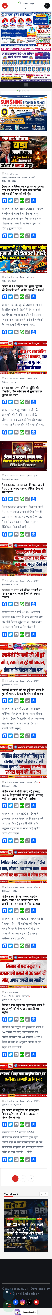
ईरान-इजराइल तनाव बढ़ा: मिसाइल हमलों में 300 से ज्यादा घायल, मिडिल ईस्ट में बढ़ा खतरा (23, 489)
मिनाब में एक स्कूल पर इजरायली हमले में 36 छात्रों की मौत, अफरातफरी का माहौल (23, 1009)
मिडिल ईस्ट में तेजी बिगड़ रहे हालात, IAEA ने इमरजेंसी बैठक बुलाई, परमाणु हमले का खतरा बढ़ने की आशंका (22, 795)
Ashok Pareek (11, 174)
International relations (25, 1219)
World (25, 178)
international (14, 178)
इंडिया (36, 379)
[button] (41, 1194)
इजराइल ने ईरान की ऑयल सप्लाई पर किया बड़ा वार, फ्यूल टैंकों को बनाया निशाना (22, 594)
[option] (26, 1225)
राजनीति (32, 178)
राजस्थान (25, 996)
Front (4, 178)
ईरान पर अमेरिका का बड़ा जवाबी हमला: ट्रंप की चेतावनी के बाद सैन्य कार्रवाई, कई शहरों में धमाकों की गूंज (23, 190)
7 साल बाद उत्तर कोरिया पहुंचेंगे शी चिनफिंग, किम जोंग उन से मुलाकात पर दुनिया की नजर (22, 392)
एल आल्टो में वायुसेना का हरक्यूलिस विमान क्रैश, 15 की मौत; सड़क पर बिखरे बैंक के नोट (20, 1114)
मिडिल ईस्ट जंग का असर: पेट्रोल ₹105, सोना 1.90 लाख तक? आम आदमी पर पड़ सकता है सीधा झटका (21, 900)
